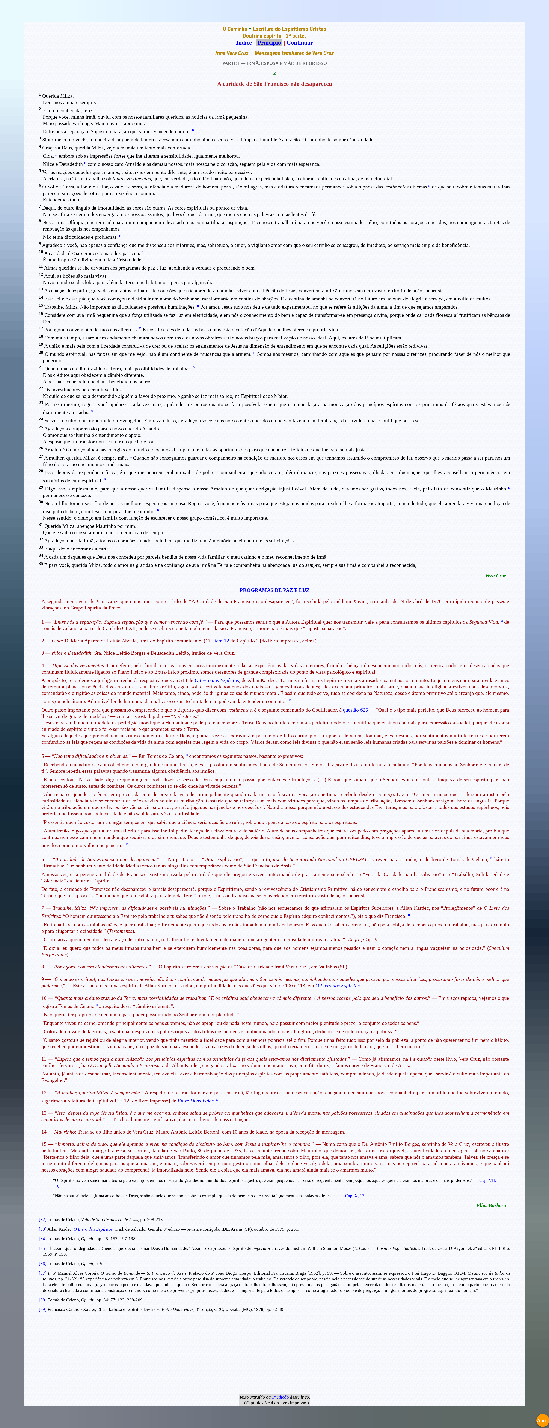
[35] (43, 1248)
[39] (43, 1309)
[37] (43, 1273)
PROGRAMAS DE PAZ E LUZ (274, 590)
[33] (43, 1229)
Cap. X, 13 (355, 1195)
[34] (43, 1238)
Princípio (269, 42)
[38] (43, 1300)
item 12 (221, 641)
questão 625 (355, 710)
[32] (43, 1219)
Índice (244, 42)
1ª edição (280, 1397)
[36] (43, 1263)
